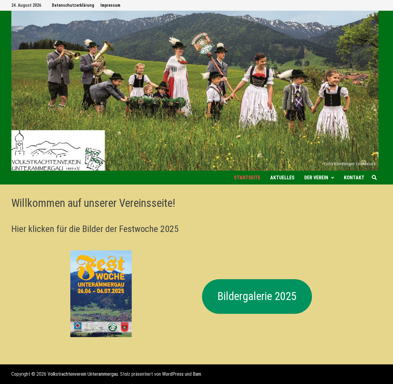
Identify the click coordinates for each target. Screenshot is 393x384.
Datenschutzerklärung (73, 5)
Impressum (110, 5)
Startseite (247, 178)
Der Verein (316, 178)
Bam (197, 374)
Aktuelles (282, 178)
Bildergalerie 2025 (257, 296)
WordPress (173, 374)
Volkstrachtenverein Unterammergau (83, 374)
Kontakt (354, 178)
